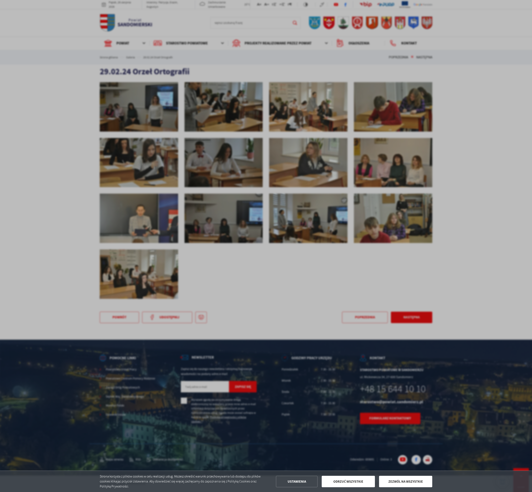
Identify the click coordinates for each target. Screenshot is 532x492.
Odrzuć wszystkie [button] (348, 481)
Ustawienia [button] (297, 481)
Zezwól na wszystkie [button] (405, 481)
